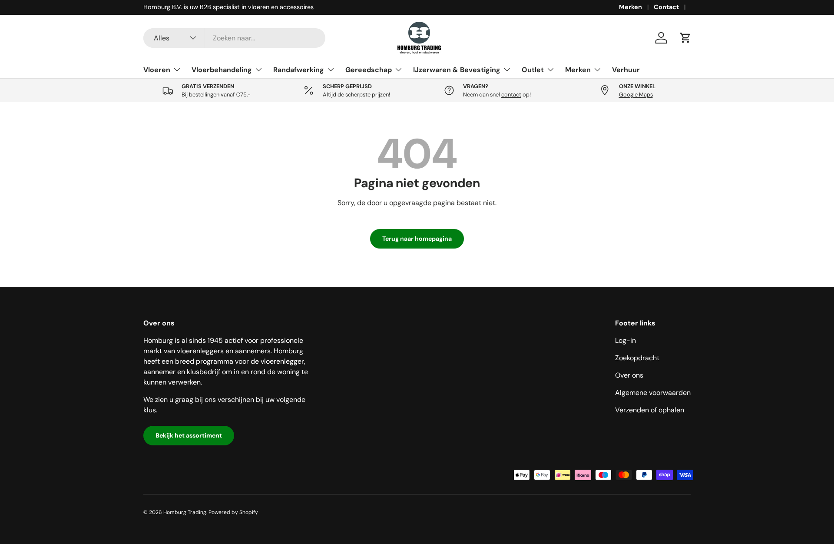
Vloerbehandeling (222, 69)
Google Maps (636, 94)
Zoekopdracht (637, 357)
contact (511, 94)
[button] (685, 37)
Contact (666, 7)
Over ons (629, 375)
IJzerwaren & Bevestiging (456, 69)
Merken (630, 7)
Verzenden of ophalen (649, 410)
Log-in (625, 340)
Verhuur (626, 69)
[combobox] (234, 38)
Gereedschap (368, 69)
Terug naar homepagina (417, 238)
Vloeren (156, 69)
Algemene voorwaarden (653, 392)
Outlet (533, 69)
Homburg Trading (184, 512)
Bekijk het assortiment (189, 435)
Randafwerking (298, 69)
